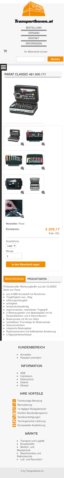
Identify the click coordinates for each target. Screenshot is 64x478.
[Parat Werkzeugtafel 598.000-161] (43, 168)
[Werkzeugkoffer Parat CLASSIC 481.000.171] (22, 144)
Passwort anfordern (30, 357)
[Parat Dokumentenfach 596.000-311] (22, 192)
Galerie (24, 382)
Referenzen (34, 43)
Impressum (26, 376)
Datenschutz (27, 379)
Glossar (24, 385)
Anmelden (25, 354)
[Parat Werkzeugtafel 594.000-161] (22, 168)
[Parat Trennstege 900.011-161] (43, 192)
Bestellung (34, 27)
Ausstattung (12, 241)
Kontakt (33, 38)
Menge (9, 250)
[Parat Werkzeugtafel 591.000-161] (43, 144)
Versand (33, 33)
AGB (22, 373)
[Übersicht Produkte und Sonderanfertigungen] (3, 67)
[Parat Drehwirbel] (22, 216)
